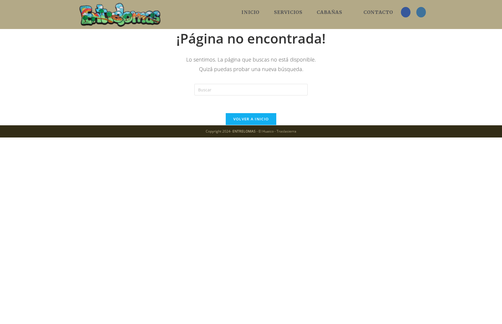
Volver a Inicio (251, 119)
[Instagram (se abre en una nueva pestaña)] (421, 12)
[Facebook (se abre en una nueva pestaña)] (405, 12)
